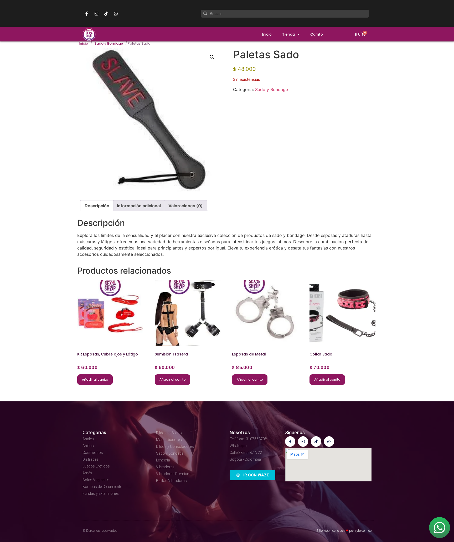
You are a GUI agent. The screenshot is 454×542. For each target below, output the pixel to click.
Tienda (288, 34)
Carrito (316, 34)
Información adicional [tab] (139, 205)
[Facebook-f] (86, 13)
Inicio (267, 34)
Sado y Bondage (108, 43)
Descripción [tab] (97, 205)
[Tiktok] (106, 13)
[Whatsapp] (116, 13)
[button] (212, 57)
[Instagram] (96, 13)
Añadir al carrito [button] (95, 379)
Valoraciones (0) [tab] (185, 205)
